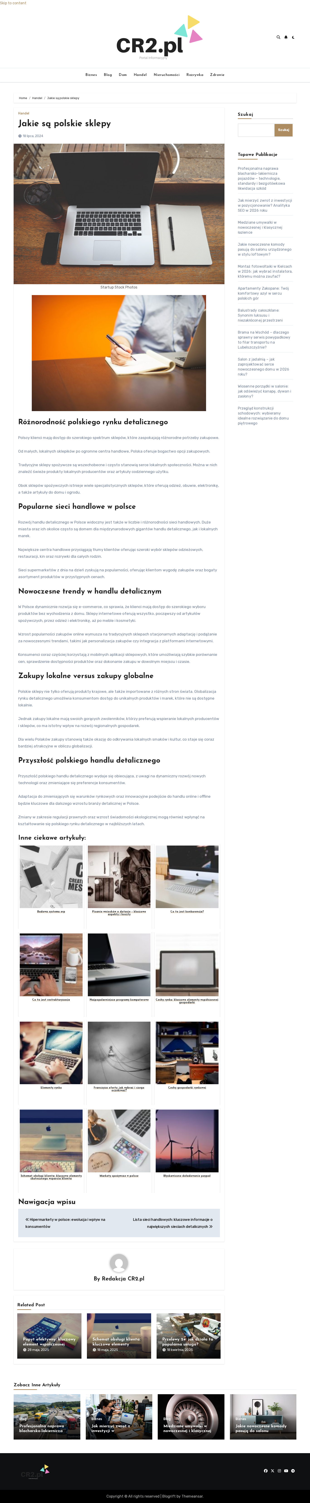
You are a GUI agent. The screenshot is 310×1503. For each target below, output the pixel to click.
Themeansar (192, 1496)
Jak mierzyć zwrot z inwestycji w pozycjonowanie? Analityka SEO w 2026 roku (265, 205)
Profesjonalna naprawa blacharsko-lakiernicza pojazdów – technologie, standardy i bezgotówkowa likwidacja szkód (261, 178)
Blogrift (169, 1496)
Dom (123, 75)
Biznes (91, 75)
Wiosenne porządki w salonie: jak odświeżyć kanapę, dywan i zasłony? (264, 391)
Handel (140, 75)
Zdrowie (217, 75)
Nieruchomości (167, 75)
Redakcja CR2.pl (123, 1279)
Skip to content (13, 3)
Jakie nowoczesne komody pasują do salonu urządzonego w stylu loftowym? (265, 249)
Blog (108, 75)
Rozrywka (194, 75)
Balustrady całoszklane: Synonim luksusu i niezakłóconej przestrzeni (260, 315)
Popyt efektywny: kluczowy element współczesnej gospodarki (49, 1344)
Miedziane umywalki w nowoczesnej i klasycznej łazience (260, 227)
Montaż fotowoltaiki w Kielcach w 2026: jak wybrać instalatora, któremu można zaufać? (265, 271)
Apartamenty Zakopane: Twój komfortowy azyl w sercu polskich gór (263, 293)
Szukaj (245, 114)
